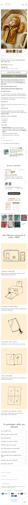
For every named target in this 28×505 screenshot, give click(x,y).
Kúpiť (14, 76)
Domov (2, 55)
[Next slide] (26, 181)
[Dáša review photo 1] (6, 183)
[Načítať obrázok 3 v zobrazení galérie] (14, 51)
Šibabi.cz (15, 499)
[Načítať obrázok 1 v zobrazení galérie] (7, 51)
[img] (8, 170)
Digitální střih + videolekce (7, 58)
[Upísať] (26, 483)
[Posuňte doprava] (24, 51)
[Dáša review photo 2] (10, 183)
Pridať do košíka (14, 72)
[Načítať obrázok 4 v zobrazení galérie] (17, 51)
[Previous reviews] (2, 152)
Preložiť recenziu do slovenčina (13, 187)
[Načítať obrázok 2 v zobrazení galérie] (10, 51)
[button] (23, 5)
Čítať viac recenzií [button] (14, 193)
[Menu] (1, 5)
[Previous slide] (2, 181)
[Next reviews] (26, 152)
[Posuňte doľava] (3, 51)
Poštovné (7, 68)
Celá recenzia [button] (8, 188)
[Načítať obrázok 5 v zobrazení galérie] (20, 51)
